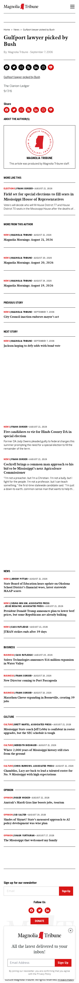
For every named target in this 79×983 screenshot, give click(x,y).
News (16, 29)
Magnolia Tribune (21, 235)
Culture (8, 724)
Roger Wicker (22, 797)
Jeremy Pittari (19, 579)
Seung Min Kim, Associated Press (30, 603)
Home (7, 29)
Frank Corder (25, 188)
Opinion (8, 797)
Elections (9, 188)
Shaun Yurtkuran (24, 835)
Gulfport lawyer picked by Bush (22, 77)
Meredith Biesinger (25, 745)
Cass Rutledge (19, 627)
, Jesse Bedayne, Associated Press (24, 606)
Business (9, 655)
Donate (39, 921)
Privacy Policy (44, 974)
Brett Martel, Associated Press (33, 724)
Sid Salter (20, 815)
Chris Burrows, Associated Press (34, 766)
